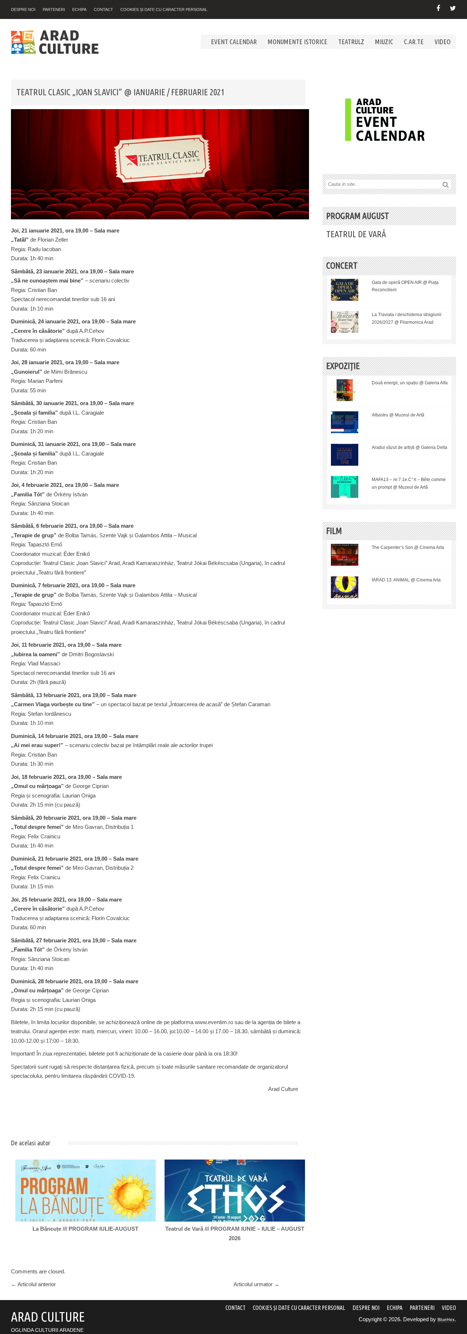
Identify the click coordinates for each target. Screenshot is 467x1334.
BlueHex (446, 1319)
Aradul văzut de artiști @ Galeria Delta (409, 447)
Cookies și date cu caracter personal (163, 9)
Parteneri (54, 9)
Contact (103, 9)
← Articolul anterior (33, 1284)
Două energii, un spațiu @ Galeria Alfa (410, 382)
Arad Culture (283, 1089)
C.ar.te (414, 41)
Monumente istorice (297, 41)
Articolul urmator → (256, 1284)
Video (443, 41)
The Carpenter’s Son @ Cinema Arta (408, 547)
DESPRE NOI (23, 9)
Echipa (79, 9)
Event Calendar (234, 41)
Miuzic (384, 41)
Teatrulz (351, 41)
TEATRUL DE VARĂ (356, 234)
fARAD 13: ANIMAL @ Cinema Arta (406, 580)
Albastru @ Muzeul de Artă (398, 415)
